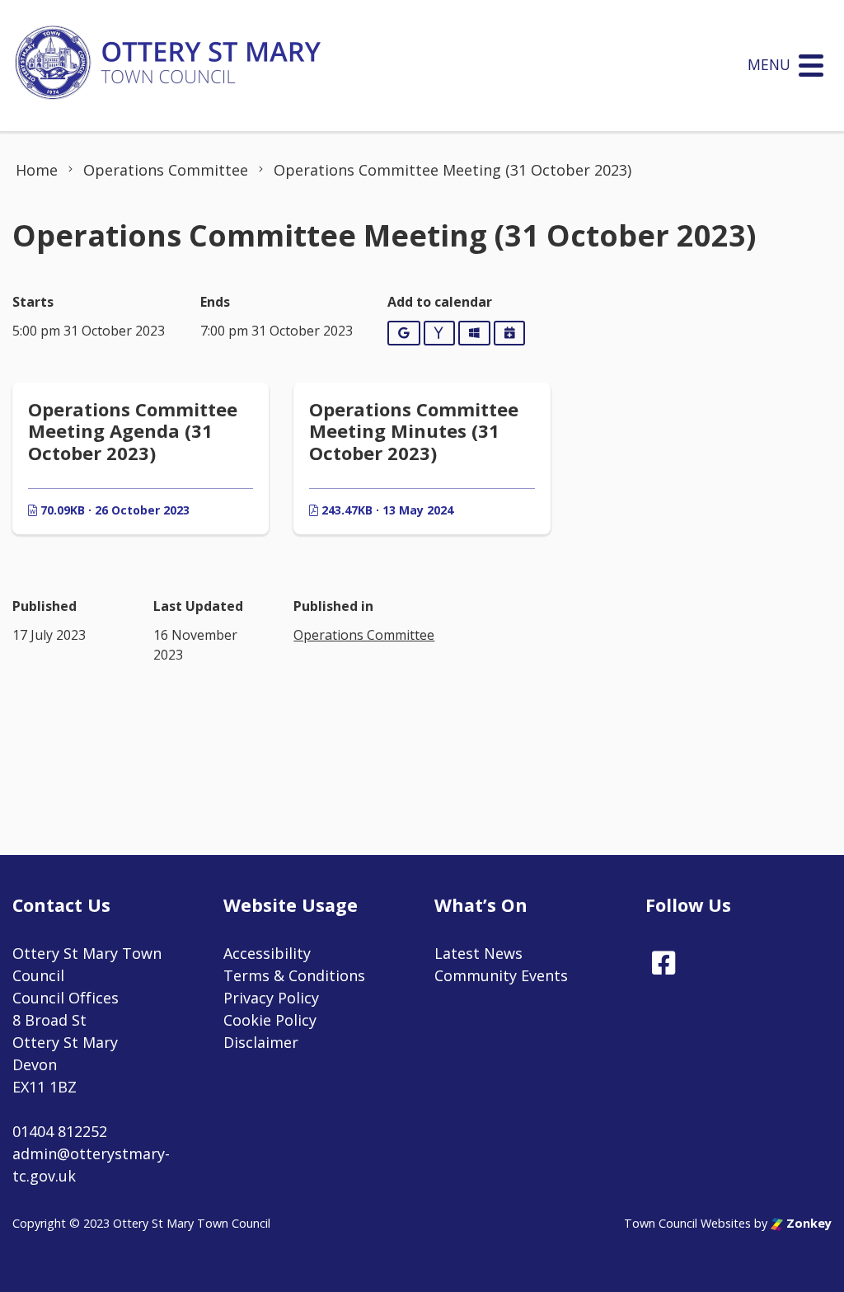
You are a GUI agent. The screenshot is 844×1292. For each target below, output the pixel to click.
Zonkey (807, 1223)
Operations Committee (363, 635)
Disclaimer (260, 1042)
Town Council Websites (687, 1223)
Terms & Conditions (294, 975)
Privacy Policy (271, 998)
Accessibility (267, 953)
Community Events (501, 975)
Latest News (478, 953)
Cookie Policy (269, 1020)
